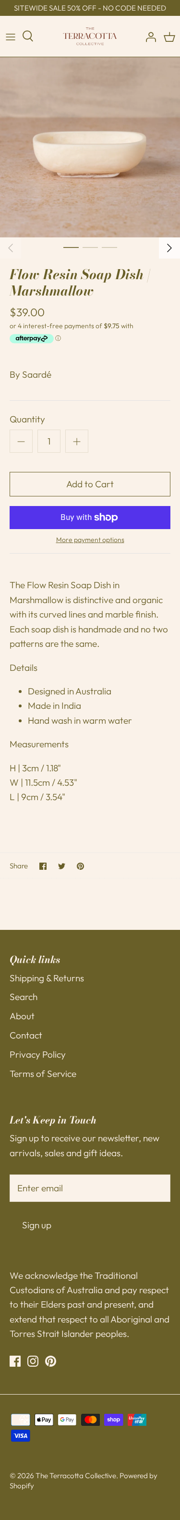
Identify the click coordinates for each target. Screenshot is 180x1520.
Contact (26, 1035)
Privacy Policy (38, 1054)
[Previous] (10, 248)
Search (23, 996)
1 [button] (71, 247)
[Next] (169, 248)
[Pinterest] (50, 1361)
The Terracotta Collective (76, 1475)
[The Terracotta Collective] (90, 36)
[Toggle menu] (10, 36)
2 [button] (90, 247)
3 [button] (109, 247)
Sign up (36, 1225)
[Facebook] (15, 1361)
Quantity (27, 419)
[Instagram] (32, 1361)
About (22, 1016)
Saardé (36, 374)
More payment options (90, 540)
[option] (90, 147)
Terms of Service (43, 1073)
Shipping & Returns (47, 978)
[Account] (148, 36)
